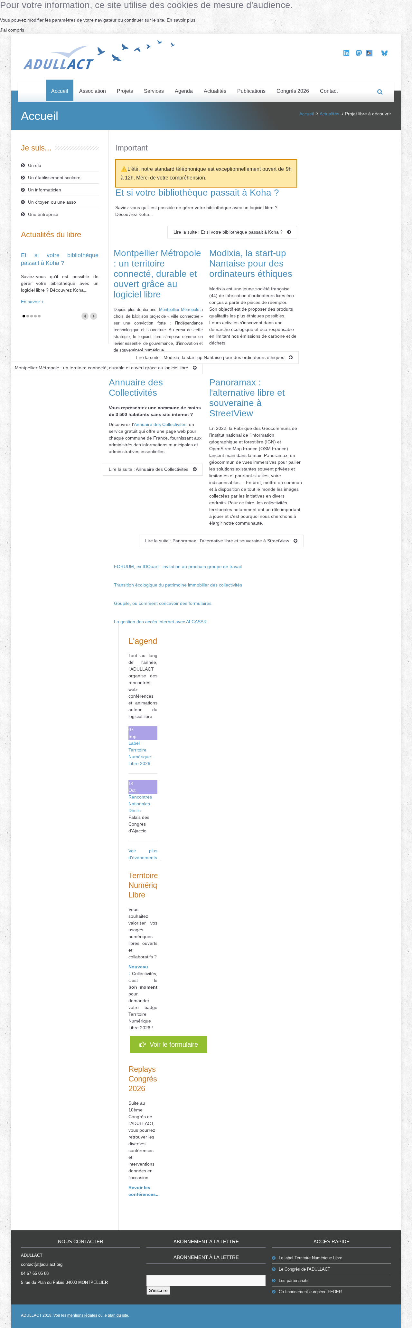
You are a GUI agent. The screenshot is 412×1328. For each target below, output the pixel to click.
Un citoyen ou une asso (52, 202)
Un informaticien (44, 189)
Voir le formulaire (172, 1044)
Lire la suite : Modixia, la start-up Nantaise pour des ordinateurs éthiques (211, 357)
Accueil (59, 91)
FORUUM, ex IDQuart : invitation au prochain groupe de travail (178, 566)
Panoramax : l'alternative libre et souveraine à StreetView (247, 397)
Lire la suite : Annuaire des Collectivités (149, 469)
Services (154, 91)
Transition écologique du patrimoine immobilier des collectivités (178, 584)
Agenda (184, 91)
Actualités (215, 91)
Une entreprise (43, 214)
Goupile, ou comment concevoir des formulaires (162, 603)
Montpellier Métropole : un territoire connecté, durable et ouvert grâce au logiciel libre (157, 273)
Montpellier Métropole (179, 309)
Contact (329, 91)
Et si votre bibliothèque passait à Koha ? (197, 193)
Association (92, 91)
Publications (251, 91)
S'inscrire (158, 1290)
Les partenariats (294, 1280)
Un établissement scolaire (54, 177)
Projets (125, 91)
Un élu (34, 165)
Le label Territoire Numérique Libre (310, 1257)
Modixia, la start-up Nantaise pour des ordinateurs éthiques (250, 263)
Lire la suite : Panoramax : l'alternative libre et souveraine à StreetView (217, 540)
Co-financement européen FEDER (310, 1291)
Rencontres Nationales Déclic (140, 803)
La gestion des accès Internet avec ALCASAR (160, 621)
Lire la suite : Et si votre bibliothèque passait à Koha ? (228, 232)
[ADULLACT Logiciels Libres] (101, 53)
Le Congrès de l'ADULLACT (304, 1269)
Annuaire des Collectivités (136, 387)
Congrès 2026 (292, 91)
